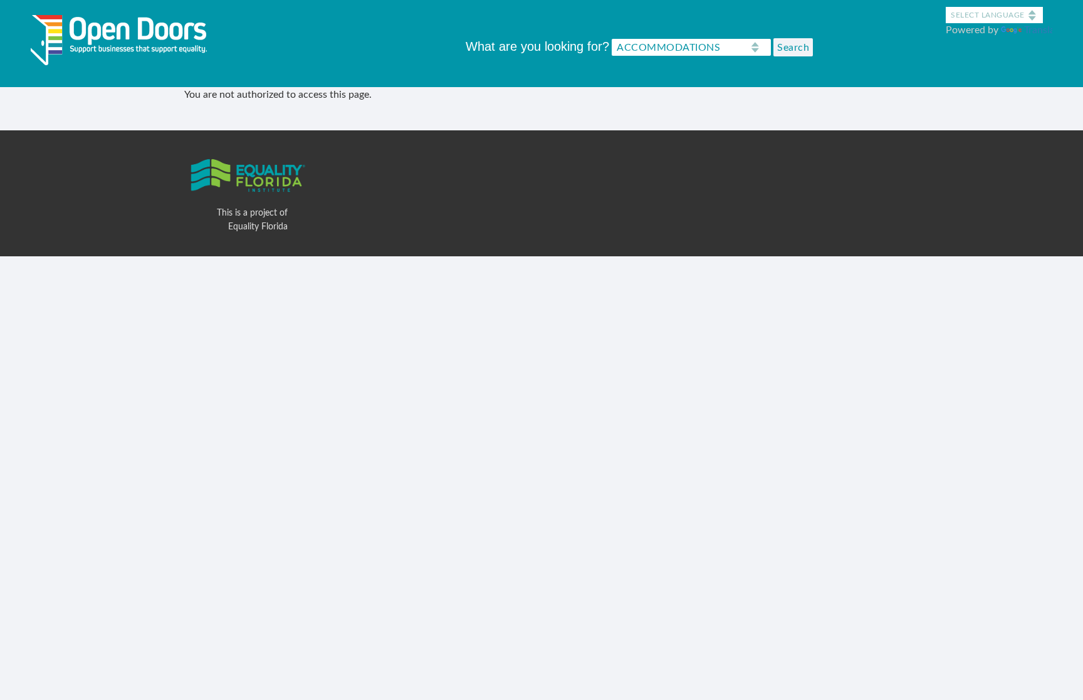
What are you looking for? (537, 46)
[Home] (123, 37)
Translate (1044, 30)
